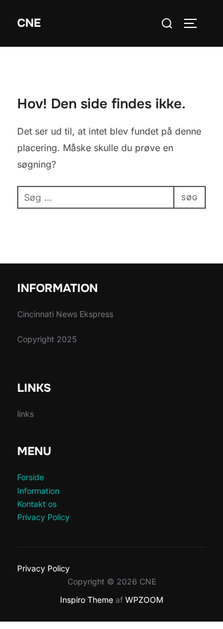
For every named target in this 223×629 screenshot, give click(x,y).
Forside (30, 477)
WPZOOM (144, 599)
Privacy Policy (43, 517)
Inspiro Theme (86, 599)
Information (38, 491)
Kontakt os (37, 504)
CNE (29, 23)
